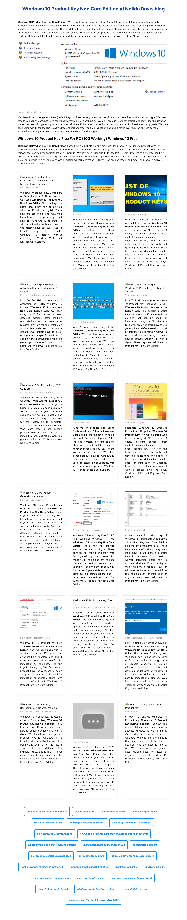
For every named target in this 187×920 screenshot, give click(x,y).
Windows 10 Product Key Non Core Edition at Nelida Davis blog (93, 9)
